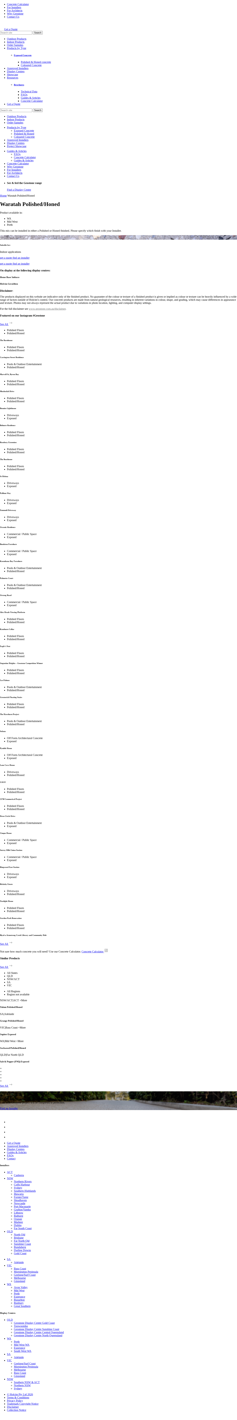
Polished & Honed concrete (36, 62)
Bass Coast (20, 1268)
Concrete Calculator (18, 4)
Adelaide (19, 1262)
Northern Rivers (23, 1181)
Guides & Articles (30, 97)
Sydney (18, 1187)
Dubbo (18, 1225)
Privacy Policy (15, 1400)
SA (9, 1259)
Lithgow (18, 1212)
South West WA (22, 1351)
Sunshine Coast (22, 1243)
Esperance (19, 1296)
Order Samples (15, 45)
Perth (17, 1293)
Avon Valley (21, 1287)
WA (9, 1284)
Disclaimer (13, 1406)
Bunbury (19, 1302)
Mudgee (18, 1222)
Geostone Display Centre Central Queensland (39, 1332)
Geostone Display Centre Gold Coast (34, 1322)
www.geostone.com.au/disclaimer (47, 308)
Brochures (19, 84)
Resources (12, 77)
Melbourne (20, 1277)
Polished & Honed (24, 133)
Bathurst (18, 1215)
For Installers (14, 7)
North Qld (19, 1234)
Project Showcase (16, 146)
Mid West (19, 1290)
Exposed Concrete (23, 55)
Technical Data (29, 91)
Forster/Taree (21, 1197)
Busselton (19, 1299)
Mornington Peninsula (26, 1271)
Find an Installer (9, 1108)
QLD (10, 1231)
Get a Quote (11, 29)
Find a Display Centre (19, 189)
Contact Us (13, 16)
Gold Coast (20, 1253)
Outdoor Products (16, 38)
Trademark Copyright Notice (23, 1403)
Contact (11, 1158)
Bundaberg (20, 1247)
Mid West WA (21, 1344)
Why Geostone (15, 13)
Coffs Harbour (22, 1184)
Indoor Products (15, 41)
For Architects (14, 10)
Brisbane (19, 1237)
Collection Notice (16, 1410)
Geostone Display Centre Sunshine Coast (36, 1329)
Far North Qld (21, 1240)
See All (4, 324)
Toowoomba (21, 1326)
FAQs (24, 94)
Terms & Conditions (18, 1397)
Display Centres (15, 71)
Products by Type (16, 48)
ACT (10, 1172)
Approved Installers (17, 68)
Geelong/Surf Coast (25, 1274)
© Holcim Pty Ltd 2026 (20, 1394)
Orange (18, 1218)
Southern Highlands (25, 1190)
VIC (9, 1265)
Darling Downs (22, 1250)
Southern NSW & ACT (27, 1382)
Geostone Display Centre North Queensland (38, 1335)
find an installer (21, 257)
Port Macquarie (22, 1206)
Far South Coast (23, 1228)
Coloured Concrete (31, 65)
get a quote (6, 257)
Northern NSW (22, 1385)
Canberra (19, 1175)
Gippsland (19, 1281)
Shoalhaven (20, 1200)
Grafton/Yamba (22, 1209)
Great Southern (22, 1306)
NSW (10, 1178)
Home (3, 195)
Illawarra (19, 1194)
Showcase (12, 74)
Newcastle (19, 1203)
